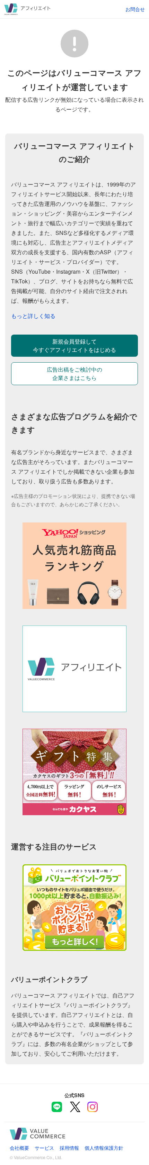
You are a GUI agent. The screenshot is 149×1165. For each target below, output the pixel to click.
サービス (44, 1147)
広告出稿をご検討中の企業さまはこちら (74, 373)
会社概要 (19, 1147)
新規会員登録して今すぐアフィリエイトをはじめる (74, 345)
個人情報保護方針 (104, 1147)
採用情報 (69, 1147)
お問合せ (135, 8)
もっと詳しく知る (33, 316)
